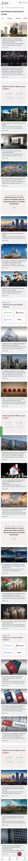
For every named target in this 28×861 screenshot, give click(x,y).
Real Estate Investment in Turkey (15, 7)
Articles (18, 18)
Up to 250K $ (19, 94)
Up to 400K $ (9, 98)
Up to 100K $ (8, 94)
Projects (9, 18)
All (3, 18)
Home (2, 7)
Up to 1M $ (20, 98)
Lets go (14, 208)
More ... (20, 319)
